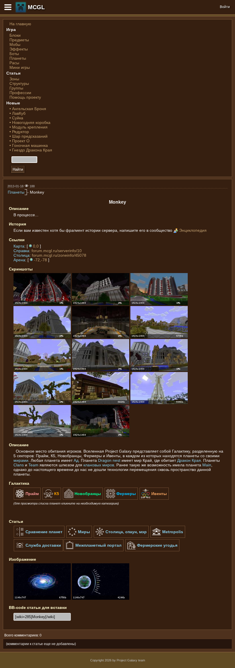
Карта (18, 246)
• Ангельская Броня (27, 108)
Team (33, 465)
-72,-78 (40, 260)
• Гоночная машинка (28, 145)
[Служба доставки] (38, 550)
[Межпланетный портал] (93, 550)
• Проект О (19, 141)
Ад (76, 460)
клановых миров (98, 465)
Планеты (17, 58)
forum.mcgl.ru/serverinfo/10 (57, 250)
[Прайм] (27, 498)
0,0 (36, 246)
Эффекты (18, 49)
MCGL (36, 7)
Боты (14, 53)
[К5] (51, 498)
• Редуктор (19, 131)
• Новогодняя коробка (29, 122)
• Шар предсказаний (28, 136)
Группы (16, 88)
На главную (20, 24)
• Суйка (16, 118)
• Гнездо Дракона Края (30, 150)
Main (206, 465)
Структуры (19, 83)
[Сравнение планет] (39, 536)
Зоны (14, 79)
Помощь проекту (25, 97)
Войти (225, 7)
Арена (19, 260)
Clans (18, 465)
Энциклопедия (193, 230)
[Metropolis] (167, 536)
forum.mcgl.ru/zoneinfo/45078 (59, 255)
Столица (21, 255)
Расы (14, 63)
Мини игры (19, 67)
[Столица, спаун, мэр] (121, 536)
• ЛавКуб (17, 113)
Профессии (20, 92)
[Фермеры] (121, 498)
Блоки (15, 35)
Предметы (19, 40)
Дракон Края (189, 460)
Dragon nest (109, 460)
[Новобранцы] (82, 498)
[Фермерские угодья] (152, 550)
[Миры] (79, 536)
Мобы (14, 44)
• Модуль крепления (28, 127)
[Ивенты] (154, 498)
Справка (21, 250)
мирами (20, 460)
